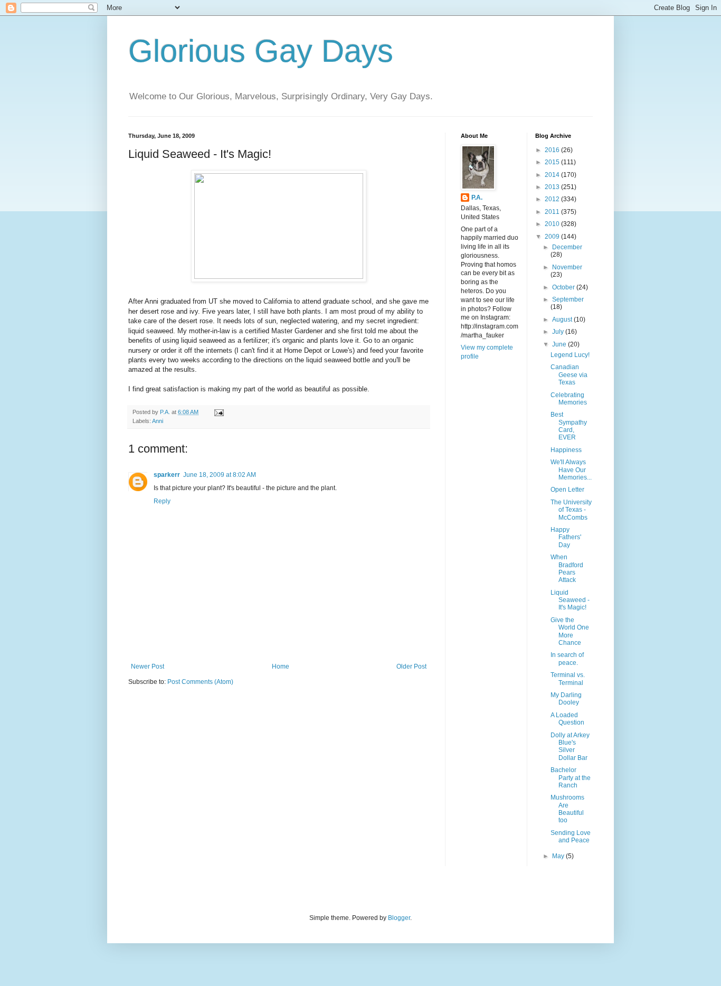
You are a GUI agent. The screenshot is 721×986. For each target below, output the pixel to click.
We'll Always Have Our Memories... (571, 469)
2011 (553, 211)
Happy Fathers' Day (566, 537)
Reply (162, 501)
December (567, 247)
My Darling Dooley (566, 698)
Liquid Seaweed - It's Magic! (570, 600)
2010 (553, 224)
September (568, 299)
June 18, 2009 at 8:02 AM (219, 474)
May (559, 856)
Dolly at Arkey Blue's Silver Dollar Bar (570, 746)
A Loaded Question (567, 718)
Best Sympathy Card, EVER (569, 426)
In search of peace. (567, 658)
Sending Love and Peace (571, 836)
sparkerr (167, 474)
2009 (553, 236)
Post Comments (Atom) (200, 681)
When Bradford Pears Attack (567, 568)
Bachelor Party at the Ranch (571, 777)
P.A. (476, 197)
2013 (553, 187)
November (567, 267)
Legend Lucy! (570, 355)
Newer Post (147, 666)
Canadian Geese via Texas (569, 374)
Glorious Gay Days (260, 51)
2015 (553, 162)
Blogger (399, 918)
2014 (553, 175)
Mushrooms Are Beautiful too (567, 809)
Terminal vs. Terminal (568, 678)
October (564, 287)
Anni (157, 421)
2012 (553, 199)
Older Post (411, 666)
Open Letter (567, 489)
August (563, 319)
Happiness (566, 450)
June (560, 344)
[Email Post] (218, 412)
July (558, 331)
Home (280, 666)
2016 (553, 150)
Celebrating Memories (569, 398)
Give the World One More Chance (570, 631)
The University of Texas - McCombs (571, 510)
